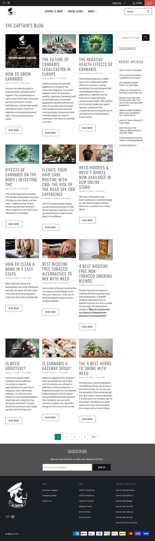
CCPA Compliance (86, 495)
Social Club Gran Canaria (126, 522)
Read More (14, 130)
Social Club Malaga (124, 501)
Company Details (49, 495)
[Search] (148, 11)
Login (139, 3)
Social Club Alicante (124, 517)
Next (93, 437)
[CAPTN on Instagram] (8, 3)
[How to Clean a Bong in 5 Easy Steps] (22, 248)
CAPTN (15, 534)
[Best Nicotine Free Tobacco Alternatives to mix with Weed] (59, 248)
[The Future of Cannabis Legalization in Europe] (59, 44)
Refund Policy (85, 512)
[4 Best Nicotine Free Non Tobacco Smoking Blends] (96, 249)
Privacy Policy (85, 517)
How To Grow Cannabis (18, 76)
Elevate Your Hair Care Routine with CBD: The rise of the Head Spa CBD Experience (58, 182)
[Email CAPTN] (3, 3)
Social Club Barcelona (125, 490)
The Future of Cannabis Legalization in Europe (56, 66)
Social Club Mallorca (124, 495)
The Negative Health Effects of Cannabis (95, 64)
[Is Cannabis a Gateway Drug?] (59, 348)
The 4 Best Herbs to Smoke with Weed (95, 368)
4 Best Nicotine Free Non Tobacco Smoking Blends (95, 273)
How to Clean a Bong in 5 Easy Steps (20, 269)
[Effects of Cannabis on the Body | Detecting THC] (22, 154)
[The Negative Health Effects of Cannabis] (96, 44)
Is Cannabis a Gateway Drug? (56, 365)
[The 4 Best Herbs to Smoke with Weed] (96, 348)
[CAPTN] (10, 11)
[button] (55, 11)
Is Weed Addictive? (15, 365)
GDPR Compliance (87, 490)
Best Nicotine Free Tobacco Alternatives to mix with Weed (57, 271)
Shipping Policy (85, 506)
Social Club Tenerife (124, 506)
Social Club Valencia (124, 512)
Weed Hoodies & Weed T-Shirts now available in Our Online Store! (95, 177)
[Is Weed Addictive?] (22, 348)
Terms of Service (86, 501)
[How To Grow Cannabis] (22, 51)
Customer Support (50, 490)
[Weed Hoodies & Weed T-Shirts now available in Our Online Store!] (96, 153)
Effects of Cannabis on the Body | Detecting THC (21, 177)
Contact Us (47, 501)
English (117, 3)
